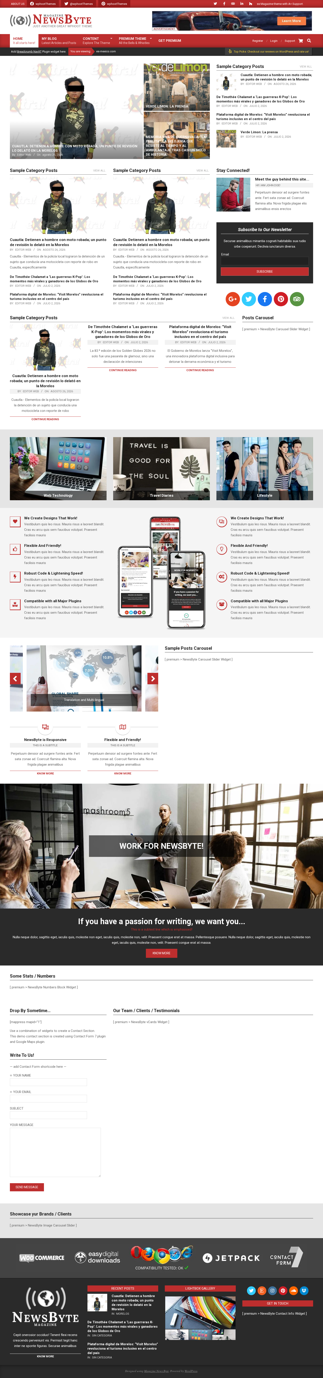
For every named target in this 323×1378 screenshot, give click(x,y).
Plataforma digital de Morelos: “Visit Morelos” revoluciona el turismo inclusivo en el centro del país (200, 332)
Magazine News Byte (156, 1371)
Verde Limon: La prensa (259, 132)
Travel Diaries (161, 495)
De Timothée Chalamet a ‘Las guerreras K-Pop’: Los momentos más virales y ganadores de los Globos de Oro (122, 332)
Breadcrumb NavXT (29, 51)
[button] (200, 1313)
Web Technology (58, 495)
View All (306, 66)
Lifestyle (264, 495)
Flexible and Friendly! (122, 739)
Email (225, 254)
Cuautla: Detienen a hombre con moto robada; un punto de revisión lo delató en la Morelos (45, 381)
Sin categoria (102, 1335)
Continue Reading (45, 419)
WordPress (191, 1371)
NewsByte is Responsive (45, 739)
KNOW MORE (162, 953)
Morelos (122, 1313)
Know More (45, 773)
